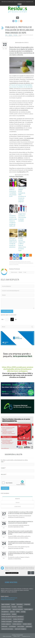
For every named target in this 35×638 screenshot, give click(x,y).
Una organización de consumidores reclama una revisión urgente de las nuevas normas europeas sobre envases (21, 543)
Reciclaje (15, 35)
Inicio (6, 35)
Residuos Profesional (16, 261)
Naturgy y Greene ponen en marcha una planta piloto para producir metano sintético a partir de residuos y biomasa (20, 532)
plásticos (12, 611)
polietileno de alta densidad (15, 263)
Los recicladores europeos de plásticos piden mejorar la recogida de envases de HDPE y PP (13, 220)
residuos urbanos (27, 624)
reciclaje (11, 264)
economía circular (6, 606)
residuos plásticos (17, 624)
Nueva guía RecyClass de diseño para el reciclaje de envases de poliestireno (13, 243)
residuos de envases (6, 619)
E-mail (25, 272)
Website (20, 272)
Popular (17, 502)
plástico (28, 261)
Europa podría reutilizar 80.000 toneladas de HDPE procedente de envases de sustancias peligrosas (22, 194)
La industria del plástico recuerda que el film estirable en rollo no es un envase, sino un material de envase (20, 512)
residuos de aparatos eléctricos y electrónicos (12, 616)
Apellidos (3, 474)
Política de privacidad (7, 636)
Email (2, 461)
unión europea (20, 626)
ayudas (13, 604)
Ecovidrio (14, 606)
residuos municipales (7, 621)
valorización (29, 626)
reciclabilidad (30, 263)
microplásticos (5, 611)
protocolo (24, 263)
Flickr (19, 21)
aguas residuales (6, 604)
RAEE (17, 611)
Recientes (17, 498)
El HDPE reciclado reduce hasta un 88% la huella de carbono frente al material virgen (22, 244)
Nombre (3, 468)
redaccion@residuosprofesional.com (9, 597)
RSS (21, 21)
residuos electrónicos (18, 619)
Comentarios (17, 506)
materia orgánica (28, 609)
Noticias (10, 35)
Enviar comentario (7, 311)
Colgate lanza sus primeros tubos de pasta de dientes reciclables (22, 217)
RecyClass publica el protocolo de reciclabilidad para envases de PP (12, 192)
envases (22, 261)
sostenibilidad (12, 626)
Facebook (13, 21)
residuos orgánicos (17, 621)
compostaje (27, 604)
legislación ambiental (18, 609)
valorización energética (20, 629)
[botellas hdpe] (21, 65)
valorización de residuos (7, 629)
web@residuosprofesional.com (8, 599)
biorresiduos (19, 604)
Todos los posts (14, 272)
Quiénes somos (17, 636)
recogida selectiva (6, 614)
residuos (14, 614)
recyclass (16, 264)
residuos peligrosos (6, 624)
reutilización (4, 626)
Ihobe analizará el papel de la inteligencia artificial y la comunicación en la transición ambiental (20, 522)
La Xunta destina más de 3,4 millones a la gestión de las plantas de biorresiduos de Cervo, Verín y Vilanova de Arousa (20, 553)
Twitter (16, 21)
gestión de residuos (6, 609)
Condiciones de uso (26, 636)
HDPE (25, 261)
